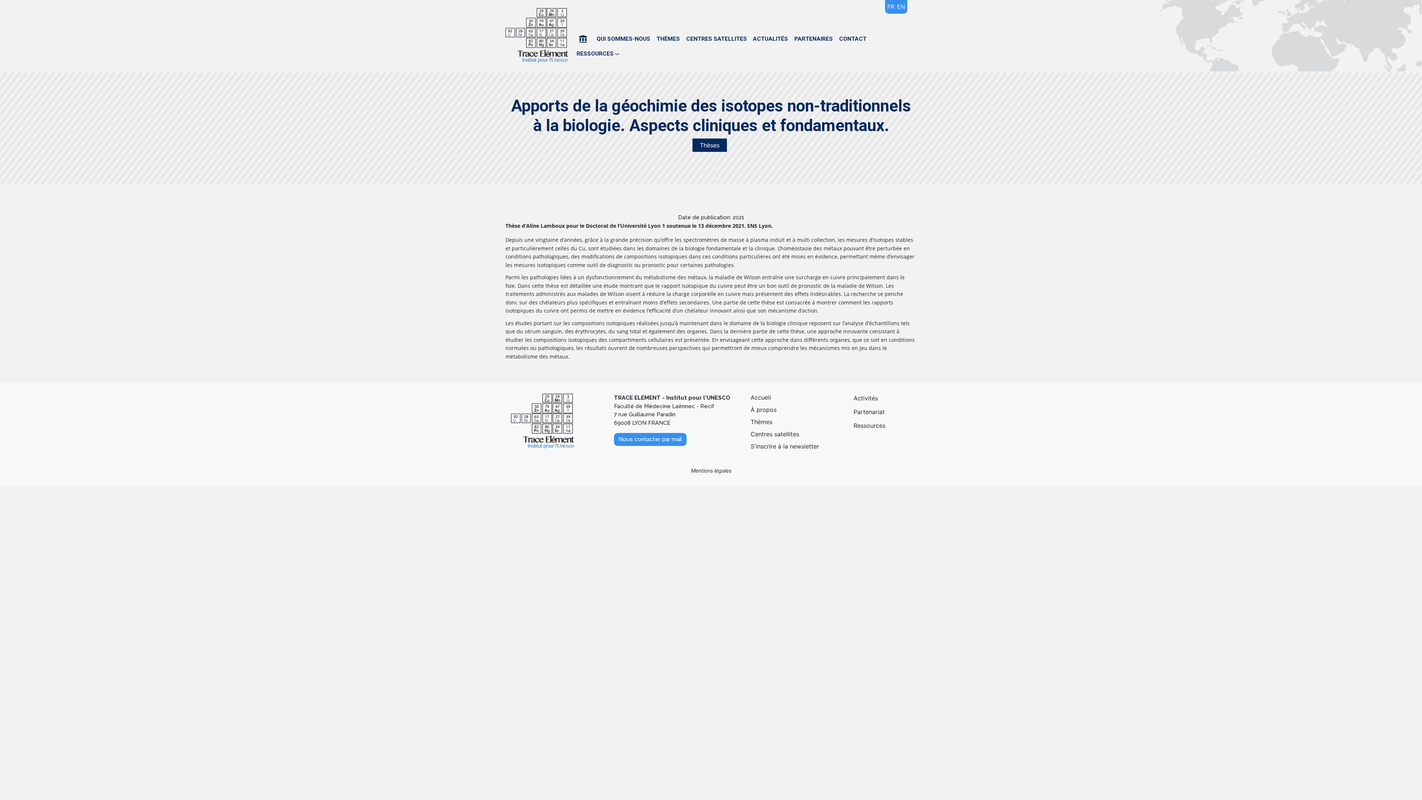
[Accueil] (539, 35)
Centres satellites (716, 39)
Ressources (869, 425)
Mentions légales (711, 470)
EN (901, 6)
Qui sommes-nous (623, 39)
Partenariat (869, 412)
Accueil (585, 39)
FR (890, 6)
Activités (866, 398)
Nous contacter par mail (650, 439)
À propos (764, 409)
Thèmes (668, 39)
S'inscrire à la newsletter (785, 446)
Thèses (710, 145)
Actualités (770, 39)
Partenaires (813, 39)
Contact (853, 39)
